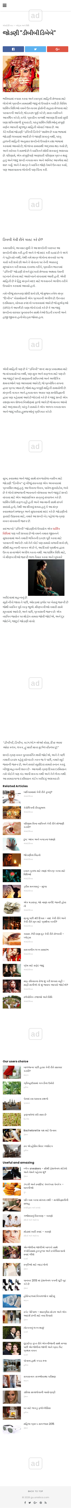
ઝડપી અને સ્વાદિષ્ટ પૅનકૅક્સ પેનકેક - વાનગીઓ (44, 1186)
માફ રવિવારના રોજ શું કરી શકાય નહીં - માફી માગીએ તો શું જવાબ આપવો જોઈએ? (46, 983)
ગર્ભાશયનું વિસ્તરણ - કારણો (38, 1216)
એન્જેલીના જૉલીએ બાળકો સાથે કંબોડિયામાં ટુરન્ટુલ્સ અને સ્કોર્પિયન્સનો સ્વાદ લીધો (44, 1251)
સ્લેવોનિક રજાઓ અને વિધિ (38, 997)
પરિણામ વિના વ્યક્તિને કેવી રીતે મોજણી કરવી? (44, 825)
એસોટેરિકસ (8, 25)
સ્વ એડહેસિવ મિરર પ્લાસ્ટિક (38, 1146)
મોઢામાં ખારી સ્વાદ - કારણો (37, 1231)
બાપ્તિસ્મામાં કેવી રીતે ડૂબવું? (38, 792)
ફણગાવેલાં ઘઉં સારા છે (35, 1114)
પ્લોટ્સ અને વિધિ (22, 25)
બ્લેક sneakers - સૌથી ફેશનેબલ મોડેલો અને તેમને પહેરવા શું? (45, 1170)
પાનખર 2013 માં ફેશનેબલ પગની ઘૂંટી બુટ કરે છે (45, 1282)
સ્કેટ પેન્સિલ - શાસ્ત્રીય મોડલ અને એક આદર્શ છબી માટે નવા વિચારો (45, 1313)
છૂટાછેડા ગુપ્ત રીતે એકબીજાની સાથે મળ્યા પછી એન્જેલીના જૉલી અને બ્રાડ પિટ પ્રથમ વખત (45, 1347)
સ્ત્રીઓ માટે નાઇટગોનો (36, 1264)
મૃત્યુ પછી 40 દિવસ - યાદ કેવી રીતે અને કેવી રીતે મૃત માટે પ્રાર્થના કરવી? (45, 920)
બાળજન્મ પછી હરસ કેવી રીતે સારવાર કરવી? (43, 1069)
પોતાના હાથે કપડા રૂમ (35, 1361)
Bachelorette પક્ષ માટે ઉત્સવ (40, 1130)
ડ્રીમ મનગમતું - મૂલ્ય (35, 886)
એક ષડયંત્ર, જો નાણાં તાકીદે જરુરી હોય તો (45, 904)
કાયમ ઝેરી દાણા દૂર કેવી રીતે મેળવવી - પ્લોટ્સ (44, 935)
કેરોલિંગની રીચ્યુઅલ (34, 808)
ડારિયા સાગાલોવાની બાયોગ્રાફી (39, 1392)
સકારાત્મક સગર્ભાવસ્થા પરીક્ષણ (40, 1376)
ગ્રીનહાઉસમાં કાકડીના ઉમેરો (39, 1083)
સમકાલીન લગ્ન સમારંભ (36, 950)
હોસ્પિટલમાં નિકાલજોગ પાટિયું (39, 1296)
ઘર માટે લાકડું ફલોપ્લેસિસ (37, 1408)
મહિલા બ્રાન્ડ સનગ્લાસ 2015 (39, 1424)
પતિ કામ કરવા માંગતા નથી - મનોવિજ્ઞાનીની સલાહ (46, 1201)
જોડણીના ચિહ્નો (32, 855)
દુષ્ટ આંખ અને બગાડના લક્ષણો (39, 839)
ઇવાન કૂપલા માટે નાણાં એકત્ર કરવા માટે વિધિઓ (44, 872)
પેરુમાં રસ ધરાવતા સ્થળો (36, 1099)
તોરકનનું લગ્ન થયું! (34, 1328)
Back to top (35, 1491)
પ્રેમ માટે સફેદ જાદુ (34, 965)
